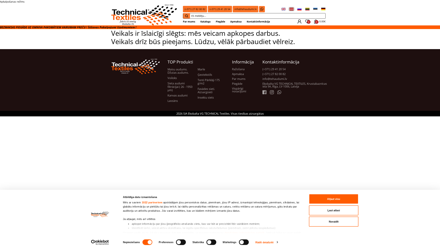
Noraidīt (334, 221)
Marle (201, 69)
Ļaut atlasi (333, 210)
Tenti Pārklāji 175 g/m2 (209, 82)
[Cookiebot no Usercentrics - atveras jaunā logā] (100, 242)
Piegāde (220, 21)
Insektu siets (206, 97)
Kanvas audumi (178, 95)
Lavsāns (173, 101)
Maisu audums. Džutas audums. (178, 71)
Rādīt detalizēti (264, 242)
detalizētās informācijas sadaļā (244, 232)
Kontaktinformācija (258, 21)
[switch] (181, 242)
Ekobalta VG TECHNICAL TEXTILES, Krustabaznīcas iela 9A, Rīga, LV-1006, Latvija (294, 85)
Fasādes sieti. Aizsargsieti (206, 90)
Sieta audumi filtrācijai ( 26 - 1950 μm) (180, 87)
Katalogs (205, 21)
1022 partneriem (152, 202)
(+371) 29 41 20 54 (220, 9)
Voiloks (172, 78)
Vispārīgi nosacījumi (239, 90)
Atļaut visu (333, 198)
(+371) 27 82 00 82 (195, 9)
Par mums (189, 21)
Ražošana (238, 69)
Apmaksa (236, 21)
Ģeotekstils (205, 74)
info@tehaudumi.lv (245, 9)
